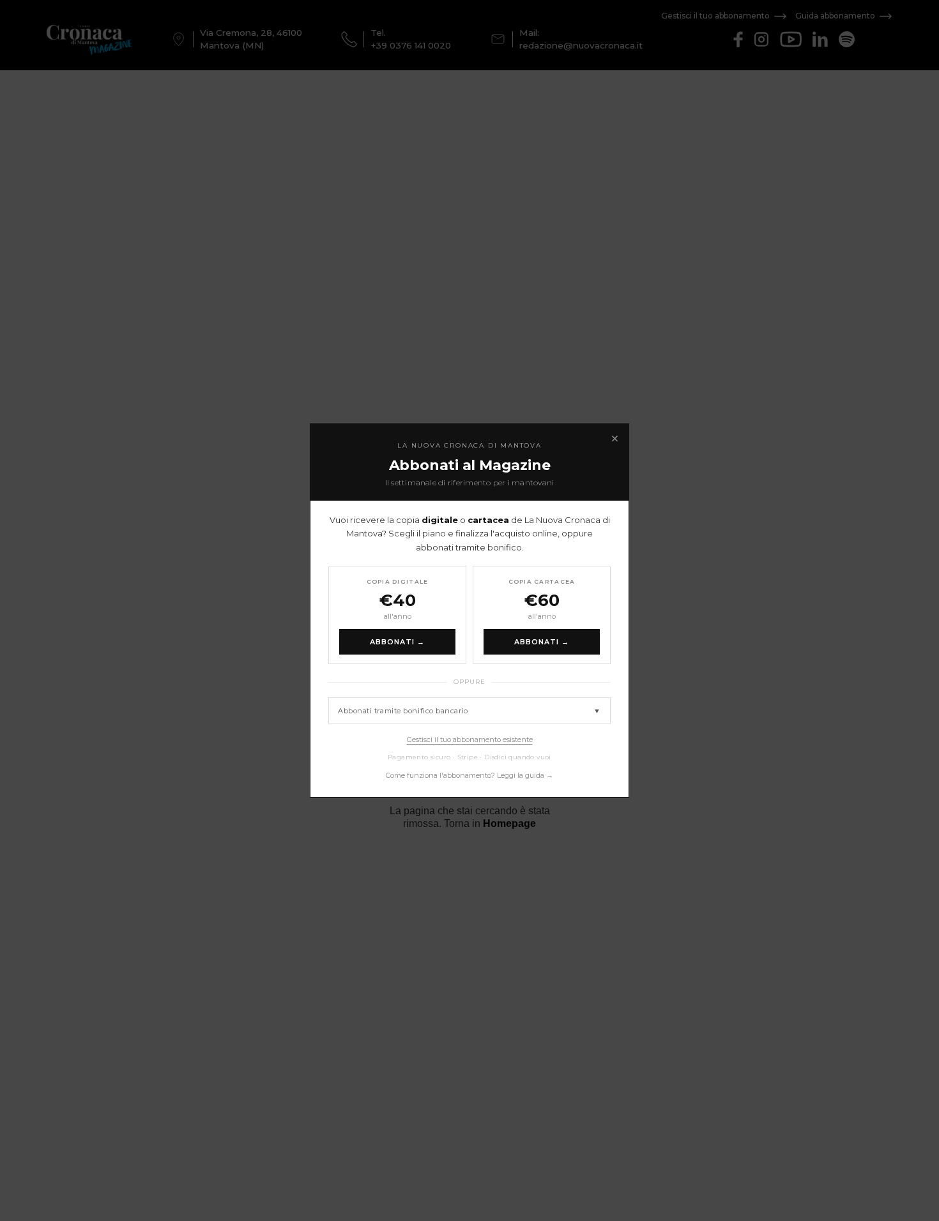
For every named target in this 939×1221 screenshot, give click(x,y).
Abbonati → (397, 641)
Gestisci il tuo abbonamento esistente (470, 739)
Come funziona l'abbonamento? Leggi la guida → (469, 775)
